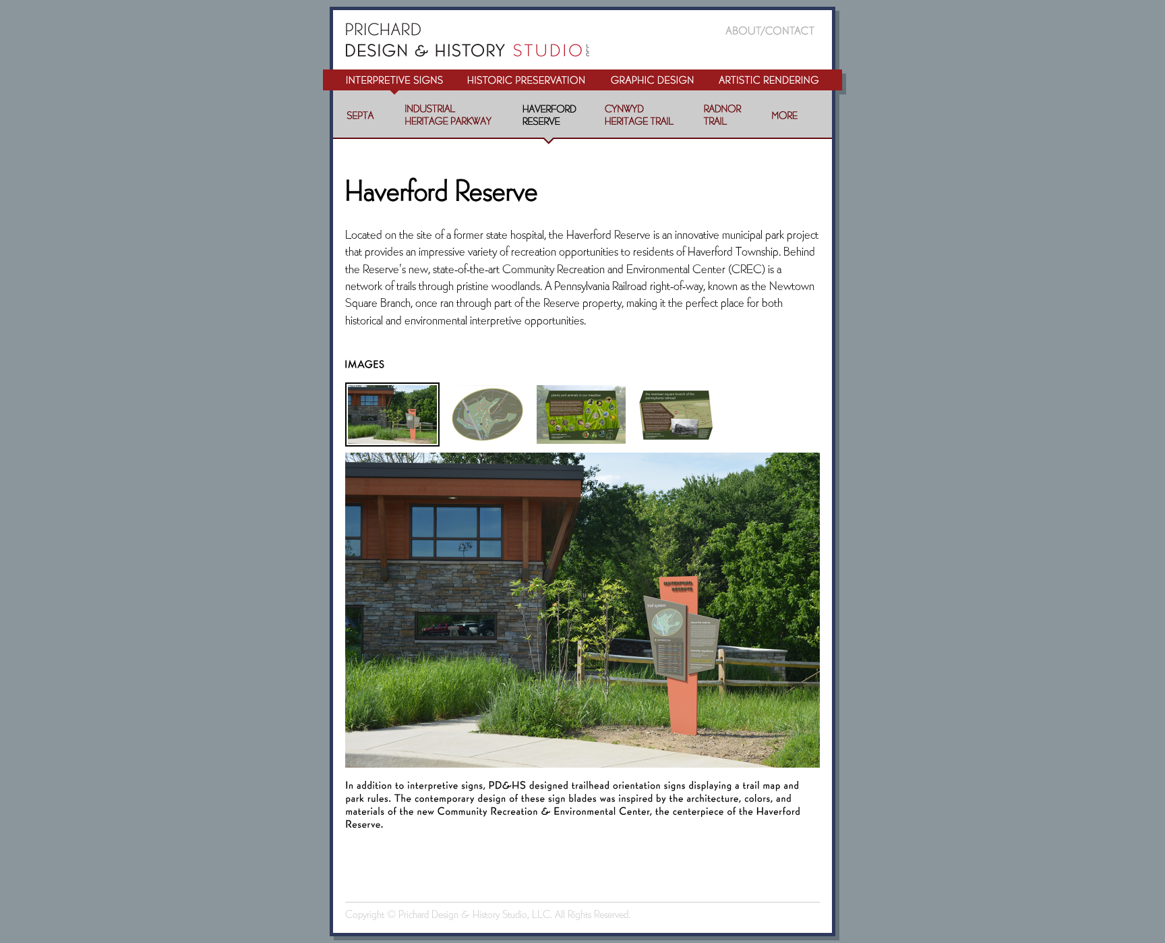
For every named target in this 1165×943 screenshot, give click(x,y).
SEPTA (361, 120)
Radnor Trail (722, 120)
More (785, 120)
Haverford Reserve (549, 120)
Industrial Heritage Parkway (448, 120)
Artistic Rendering (776, 82)
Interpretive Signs (388, 82)
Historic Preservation (526, 82)
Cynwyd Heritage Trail (639, 120)
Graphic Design (652, 82)
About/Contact (778, 23)
